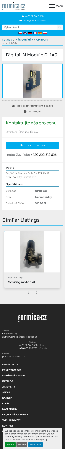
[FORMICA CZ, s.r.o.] (32, 317)
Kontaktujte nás (32, 145)
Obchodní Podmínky (15, 414)
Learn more (35, 444)
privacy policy (40, 439)
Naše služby (9, 409)
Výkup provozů (11, 420)
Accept (10, 444)
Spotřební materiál (14, 375)
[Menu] (52, 6)
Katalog (7, 381)
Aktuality (8, 386)
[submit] (60, 27)
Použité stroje (11, 370)
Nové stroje (10, 364)
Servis (6, 392)
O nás (5, 403)
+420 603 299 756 (27, 348)
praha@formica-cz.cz (34, 20)
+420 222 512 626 (34, 16)
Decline (22, 444)
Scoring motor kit (21, 282)
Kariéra (7, 398)
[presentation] (28, 292)
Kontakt (7, 425)
